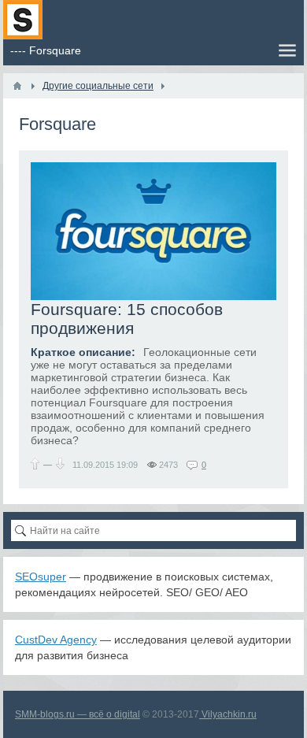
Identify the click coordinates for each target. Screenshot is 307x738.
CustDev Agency (56, 639)
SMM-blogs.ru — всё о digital (77, 714)
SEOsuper (40, 576)
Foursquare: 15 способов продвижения (127, 318)
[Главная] (17, 85)
